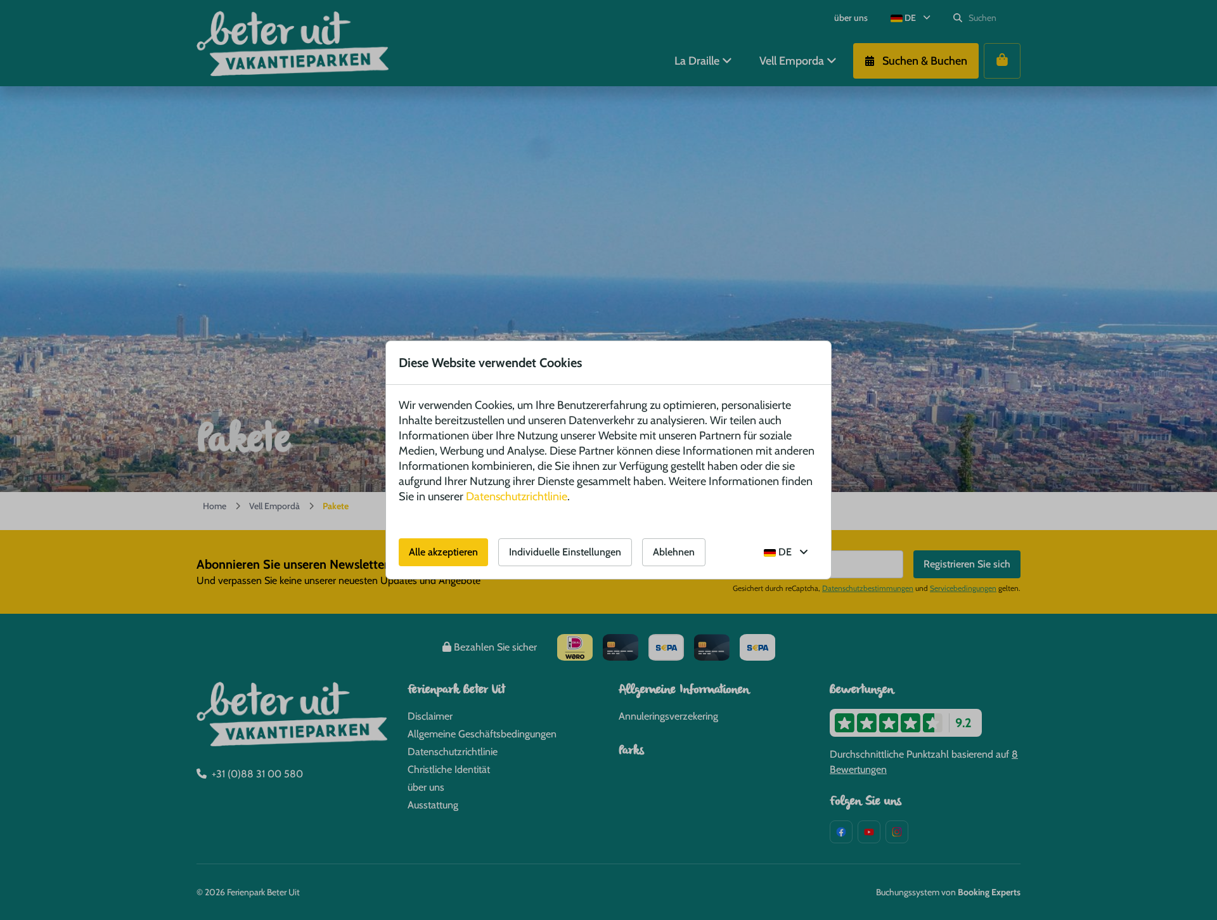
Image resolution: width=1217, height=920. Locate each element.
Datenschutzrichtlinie (516, 496)
